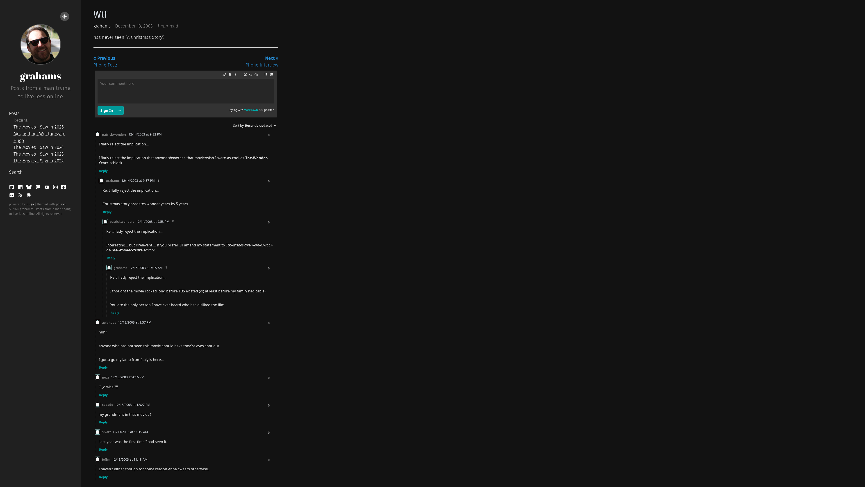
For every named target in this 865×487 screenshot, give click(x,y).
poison (61, 204)
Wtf (100, 14)
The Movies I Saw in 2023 (39, 154)
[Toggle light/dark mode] (64, 16)
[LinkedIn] (21, 188)
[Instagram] (56, 188)
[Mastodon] (38, 188)
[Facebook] (63, 188)
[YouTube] (47, 188)
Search (16, 172)
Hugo (30, 204)
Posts (14, 113)
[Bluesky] (29, 188)
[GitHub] (12, 188)
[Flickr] (12, 196)
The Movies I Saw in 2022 (39, 160)
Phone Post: (105, 61)
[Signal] (29, 196)
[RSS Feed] (21, 196)
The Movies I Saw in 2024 (39, 147)
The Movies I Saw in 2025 (39, 127)
